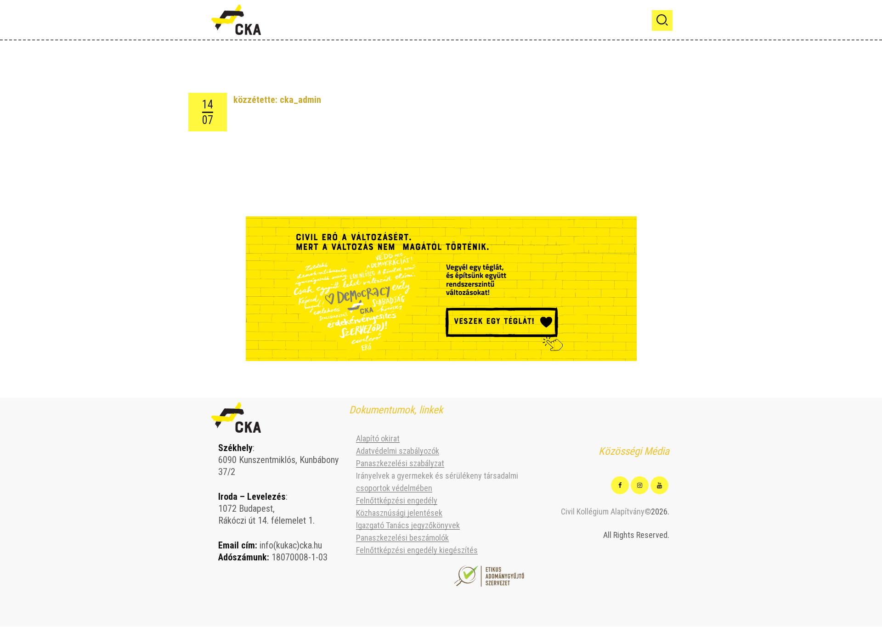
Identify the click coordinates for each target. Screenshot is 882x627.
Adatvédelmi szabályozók (397, 451)
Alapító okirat (378, 438)
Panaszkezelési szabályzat (400, 463)
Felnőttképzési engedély (396, 500)
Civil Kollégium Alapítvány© (606, 511)
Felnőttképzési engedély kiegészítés (417, 550)
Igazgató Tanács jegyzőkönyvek (408, 525)
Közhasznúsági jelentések (399, 513)
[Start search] (662, 20)
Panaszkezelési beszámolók (402, 537)
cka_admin (300, 99)
